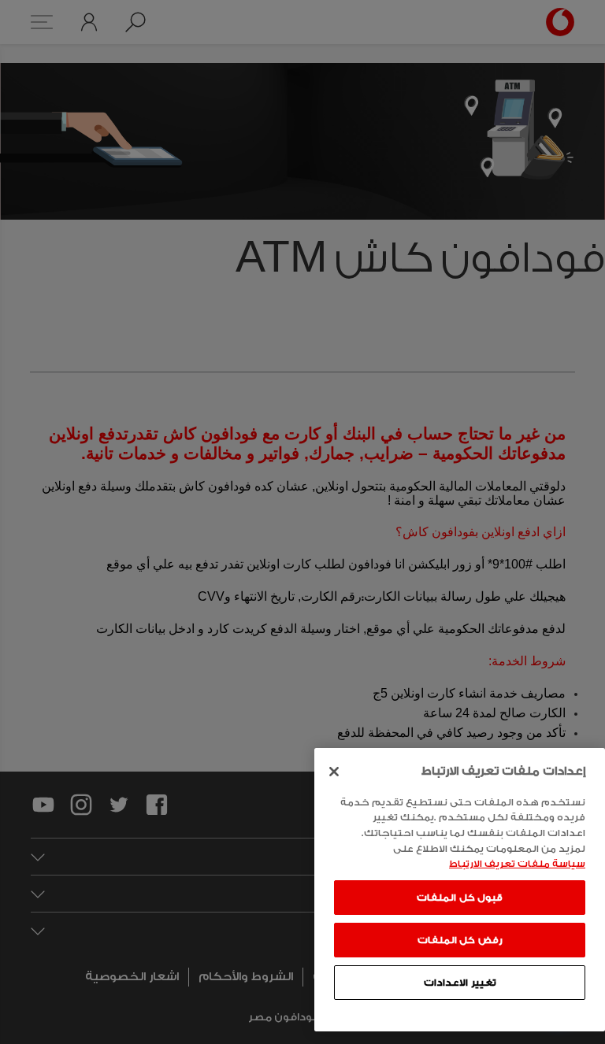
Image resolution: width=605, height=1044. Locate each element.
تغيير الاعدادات (460, 982)
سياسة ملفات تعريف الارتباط (517, 863)
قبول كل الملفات (460, 897)
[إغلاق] (334, 771)
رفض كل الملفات (460, 940)
